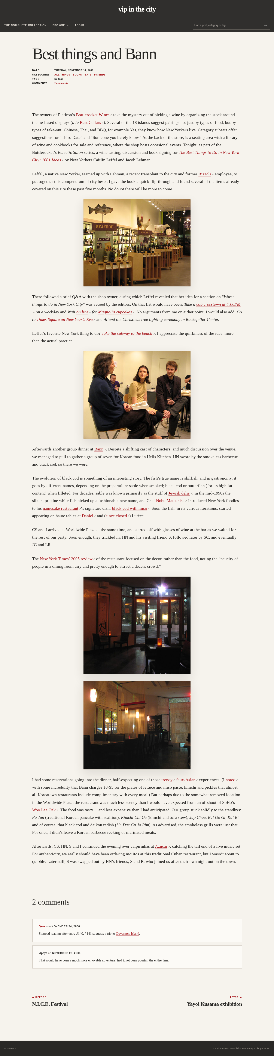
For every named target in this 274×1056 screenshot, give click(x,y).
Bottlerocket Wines (94, 114)
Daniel (89, 515)
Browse (58, 25)
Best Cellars (92, 122)
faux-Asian (187, 779)
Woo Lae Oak (45, 809)
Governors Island (127, 933)
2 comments (61, 83)
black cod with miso (131, 508)
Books (77, 74)
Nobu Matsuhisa (171, 500)
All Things (62, 74)
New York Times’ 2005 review (67, 558)
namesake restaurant (62, 508)
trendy (168, 779)
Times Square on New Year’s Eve (66, 319)
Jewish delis (180, 493)
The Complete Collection (25, 25)
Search (265, 25)
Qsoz (43, 926)
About (80, 25)
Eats (88, 74)
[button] (137, 243)
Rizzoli (206, 174)
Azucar (162, 846)
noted (232, 779)
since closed (118, 515)
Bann (100, 449)
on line (83, 312)
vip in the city (137, 9)
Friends (100, 74)
